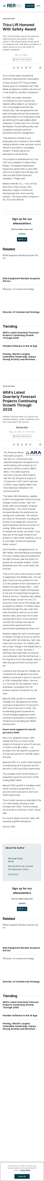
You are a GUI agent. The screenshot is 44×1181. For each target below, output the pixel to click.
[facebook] (14, 68)
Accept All (22, 1176)
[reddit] (26, 68)
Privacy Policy (25, 1170)
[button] (4, 6)
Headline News (9, 19)
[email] (30, 68)
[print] (40, 68)
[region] (22, 1171)
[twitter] (22, 68)
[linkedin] (18, 68)
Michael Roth (22, 427)
